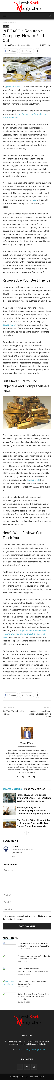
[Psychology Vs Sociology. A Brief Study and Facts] (9, 984)
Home (5, 22)
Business (13, 22)
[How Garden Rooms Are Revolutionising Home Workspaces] (9, 971)
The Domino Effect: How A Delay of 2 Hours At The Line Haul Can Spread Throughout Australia (33, 823)
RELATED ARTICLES (12, 789)
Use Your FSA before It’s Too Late (13, 712)
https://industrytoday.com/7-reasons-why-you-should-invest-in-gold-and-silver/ (24, 634)
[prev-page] (24, 833)
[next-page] (28, 833)
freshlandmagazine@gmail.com (32, 1049)
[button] (4, 15)
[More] (37, 51)
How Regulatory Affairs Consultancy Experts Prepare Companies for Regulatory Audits (33, 810)
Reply (14, 856)
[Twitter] (34, 1067)
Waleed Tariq (10, 45)
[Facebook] (19, 776)
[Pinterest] (27, 1067)
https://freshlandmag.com (27, 747)
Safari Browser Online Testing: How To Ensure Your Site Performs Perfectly (33, 996)
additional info (33, 480)
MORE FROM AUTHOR (34, 789)
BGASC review (9, 325)
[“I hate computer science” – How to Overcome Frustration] (9, 959)
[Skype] (35, 776)
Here (34, 200)
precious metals (13, 86)
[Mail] (30, 776)
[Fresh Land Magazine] (27, 6)
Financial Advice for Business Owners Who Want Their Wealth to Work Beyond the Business (34, 798)
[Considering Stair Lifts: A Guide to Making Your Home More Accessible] (9, 946)
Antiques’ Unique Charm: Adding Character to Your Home (40, 714)
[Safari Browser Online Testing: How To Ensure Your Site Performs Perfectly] (9, 997)
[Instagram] (24, 776)
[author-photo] (27, 739)
